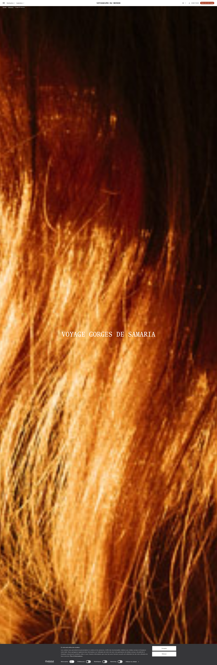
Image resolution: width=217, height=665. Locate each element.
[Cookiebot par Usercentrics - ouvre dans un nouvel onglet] (49, 661)
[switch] (88, 661)
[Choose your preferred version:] (184, 3)
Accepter (164, 648)
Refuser (164, 654)
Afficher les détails (131, 661)
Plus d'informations (76, 656)
